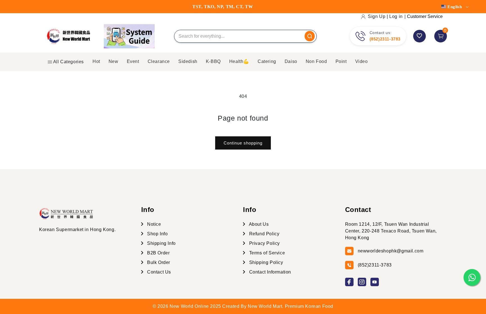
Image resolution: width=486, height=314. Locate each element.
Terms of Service (266, 252)
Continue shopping (243, 143)
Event (133, 61)
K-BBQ (213, 61)
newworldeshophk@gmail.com (391, 251)
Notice (153, 224)
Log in (396, 16)
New (113, 61)
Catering (267, 61)
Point (341, 61)
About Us (258, 224)
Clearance (159, 61)
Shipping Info (161, 243)
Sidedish (187, 61)
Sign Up (376, 16)
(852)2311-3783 (385, 39)
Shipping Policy (265, 262)
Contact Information (269, 272)
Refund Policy (263, 233)
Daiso (291, 61)
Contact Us (158, 272)
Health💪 (239, 61)
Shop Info (157, 233)
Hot (96, 61)
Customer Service (425, 16)
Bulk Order (158, 262)
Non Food (316, 61)
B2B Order (158, 252)
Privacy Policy (264, 243)
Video (361, 61)
